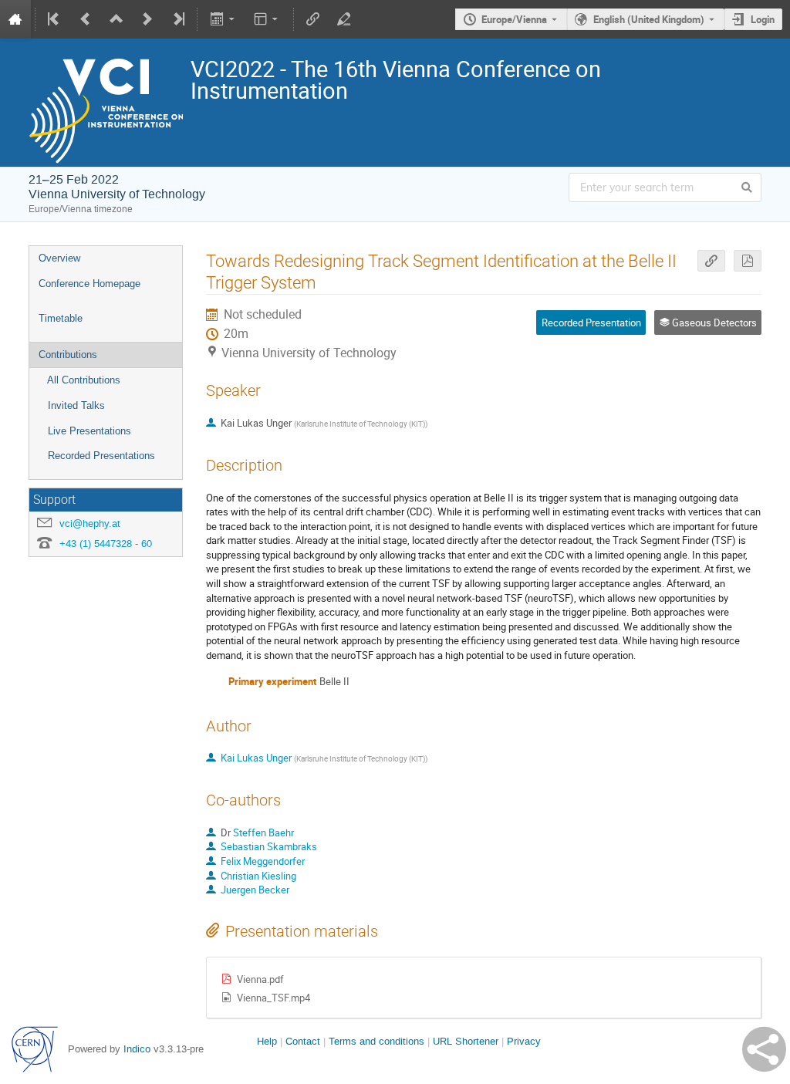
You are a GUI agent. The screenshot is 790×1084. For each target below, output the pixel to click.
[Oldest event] (54, 19)
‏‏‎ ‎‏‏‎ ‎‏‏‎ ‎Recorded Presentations (97, 455)
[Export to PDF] (747, 261)
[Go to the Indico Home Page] (15, 19)
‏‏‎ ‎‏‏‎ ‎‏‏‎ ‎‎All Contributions (79, 380)
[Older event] (85, 19)
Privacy (524, 1041)
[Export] (223, 19)
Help (267, 1041)
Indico (136, 1048)
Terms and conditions (376, 1041)
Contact (302, 1041)
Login (763, 19)
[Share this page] (764, 1049)
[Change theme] (267, 19)
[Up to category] (116, 19)
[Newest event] (177, 19)
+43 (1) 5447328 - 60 (105, 543)
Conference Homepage (89, 283)
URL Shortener (465, 1041)
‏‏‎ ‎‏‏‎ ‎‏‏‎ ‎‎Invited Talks (72, 405)
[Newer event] (147, 19)
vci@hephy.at (89, 523)
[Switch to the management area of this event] (344, 19)
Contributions (68, 354)
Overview (59, 258)
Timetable (61, 318)
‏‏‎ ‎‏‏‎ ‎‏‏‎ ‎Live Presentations (85, 431)
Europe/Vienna (514, 19)
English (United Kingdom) (648, 19)
